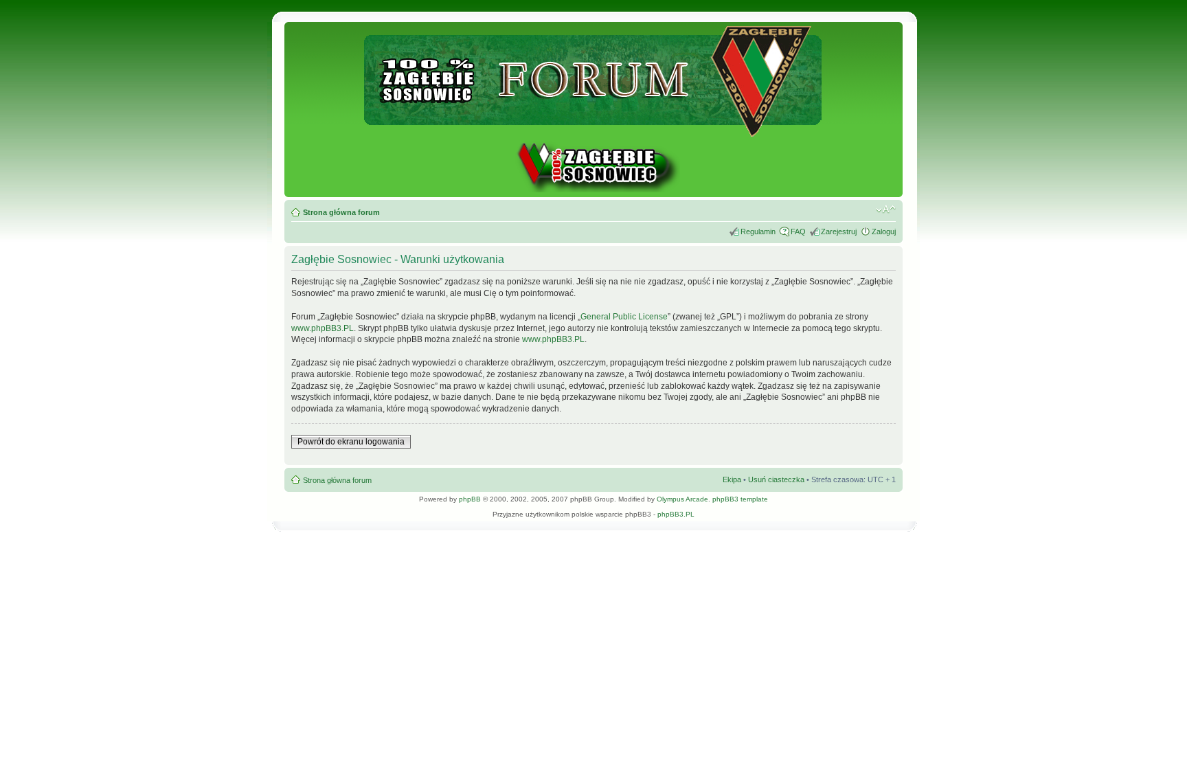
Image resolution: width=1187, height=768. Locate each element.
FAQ (798, 231)
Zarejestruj (839, 231)
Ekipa (732, 479)
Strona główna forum (341, 212)
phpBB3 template (740, 499)
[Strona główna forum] (594, 131)
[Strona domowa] (593, 190)
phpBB (470, 499)
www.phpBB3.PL (322, 328)
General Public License (624, 316)
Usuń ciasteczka (776, 479)
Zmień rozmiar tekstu (886, 209)
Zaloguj (884, 231)
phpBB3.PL (675, 514)
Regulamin (758, 231)
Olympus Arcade (682, 499)
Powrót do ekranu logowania (351, 442)
